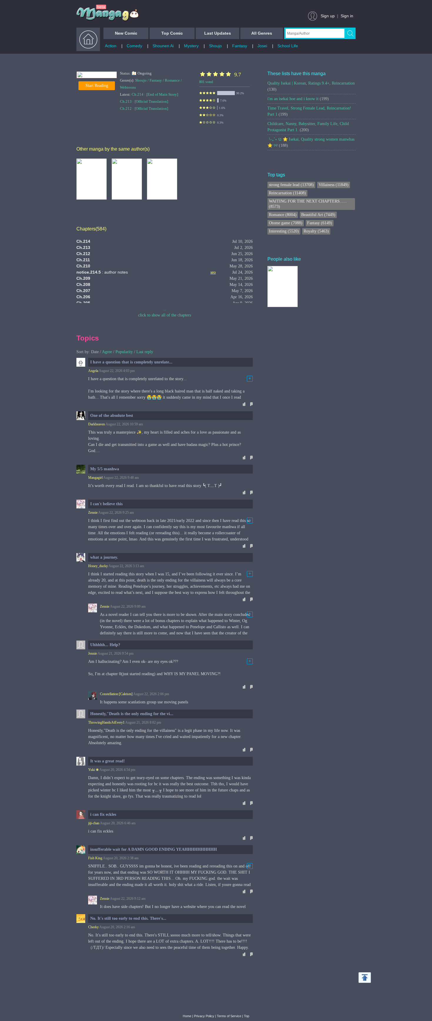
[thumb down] (251, 404)
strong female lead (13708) (291, 185)
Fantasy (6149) (319, 223)
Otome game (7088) (285, 223)
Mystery (191, 45)
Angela (93, 371)
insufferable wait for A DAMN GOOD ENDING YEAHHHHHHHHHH (153, 849)
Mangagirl (95, 478)
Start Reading (97, 85)
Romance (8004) (283, 215)
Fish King (95, 858)
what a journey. (104, 557)
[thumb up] (243, 404)
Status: (126, 73)
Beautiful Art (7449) (318, 215)
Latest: (126, 94)
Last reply (144, 352)
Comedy (134, 45)
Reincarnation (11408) (287, 193)
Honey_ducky (98, 566)
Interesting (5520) (284, 231)
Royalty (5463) (316, 231)
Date (95, 352)
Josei (262, 45)
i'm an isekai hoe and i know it (298, 99)
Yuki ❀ (93, 770)
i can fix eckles (103, 814)
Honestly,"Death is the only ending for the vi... (131, 714)
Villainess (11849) (334, 185)
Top (246, 1016)
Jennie (92, 653)
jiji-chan (93, 823)
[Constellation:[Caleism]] (92, 695)
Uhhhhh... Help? (105, 645)
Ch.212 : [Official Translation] (144, 108)
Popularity (124, 352)
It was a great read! (107, 761)
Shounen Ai (163, 45)
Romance (172, 80)
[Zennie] (92, 608)
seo (213, 272)
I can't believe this (106, 504)
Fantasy (239, 45)
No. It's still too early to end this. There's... (128, 918)
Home (187, 1016)
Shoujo (215, 45)
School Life (287, 45)
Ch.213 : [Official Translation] (144, 101)
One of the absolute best (111, 415)
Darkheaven (96, 424)
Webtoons (128, 87)
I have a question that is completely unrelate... (131, 362)
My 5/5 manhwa (104, 469)
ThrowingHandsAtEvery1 (106, 722)
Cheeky (93, 927)
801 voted (206, 82)
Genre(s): (127, 80)
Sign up (328, 16)
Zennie (93, 513)
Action (110, 45)
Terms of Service (229, 1016)
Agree (107, 352)
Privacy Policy (204, 1016)
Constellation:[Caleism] (116, 694)
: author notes (102, 272)
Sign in (347, 16)
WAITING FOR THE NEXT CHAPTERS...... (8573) (308, 204)
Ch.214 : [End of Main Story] (155, 94)
